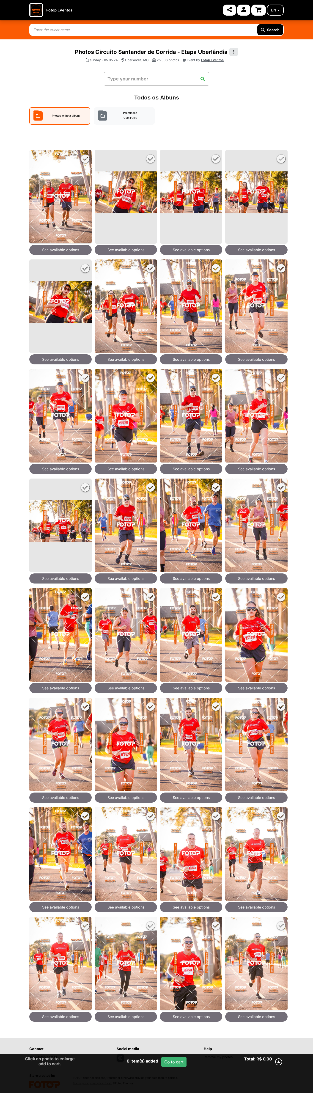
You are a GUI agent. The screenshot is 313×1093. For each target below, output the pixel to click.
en (273, 10)
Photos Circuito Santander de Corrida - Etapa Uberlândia (151, 52)
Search (273, 30)
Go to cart (174, 1062)
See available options (60, 250)
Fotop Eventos (59, 10)
